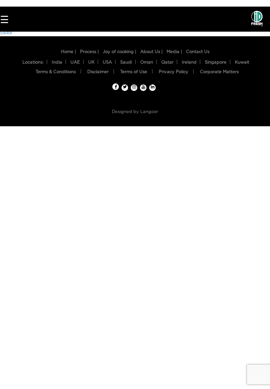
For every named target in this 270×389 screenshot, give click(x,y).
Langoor (149, 112)
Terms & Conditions (56, 72)
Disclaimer (98, 72)
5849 (6, 33)
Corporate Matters (219, 72)
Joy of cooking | (119, 52)
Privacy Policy (173, 72)
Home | (68, 52)
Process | (89, 52)
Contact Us (197, 52)
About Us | (151, 52)
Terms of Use (133, 72)
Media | (174, 52)
